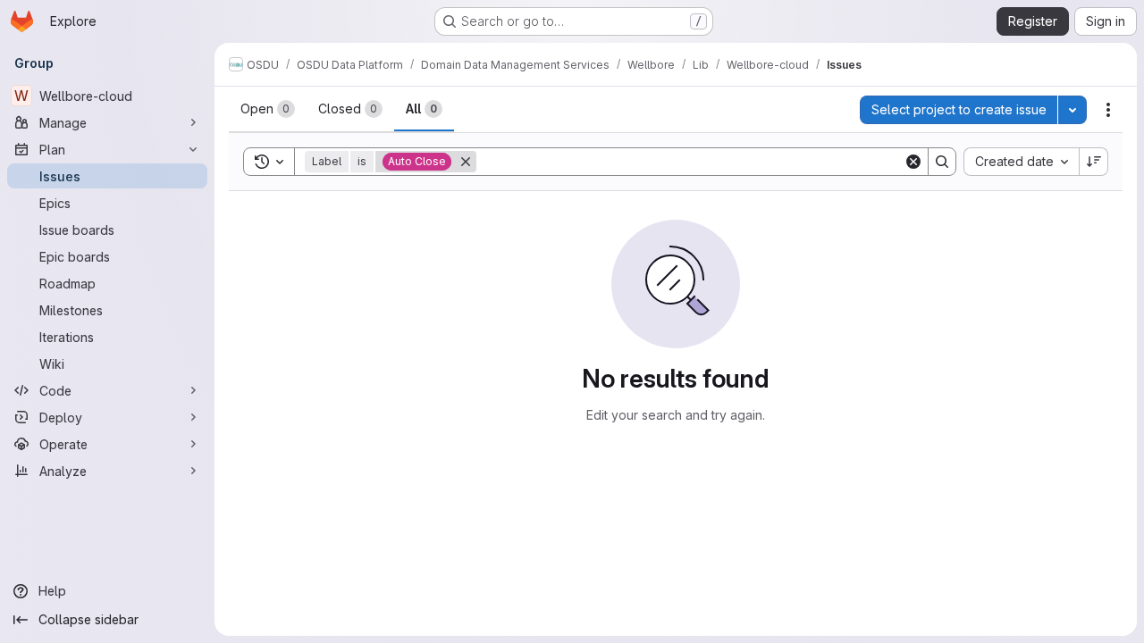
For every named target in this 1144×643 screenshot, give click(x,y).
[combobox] (1021, 161)
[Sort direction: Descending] (1094, 161)
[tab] (268, 109)
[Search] (942, 161)
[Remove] (465, 161)
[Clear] (913, 161)
